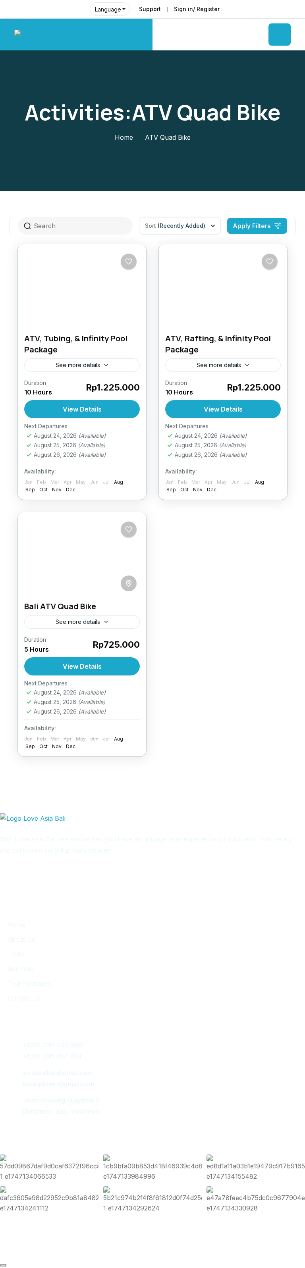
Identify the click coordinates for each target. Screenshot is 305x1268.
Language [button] (108, 9)
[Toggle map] (129, 583)
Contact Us (24, 998)
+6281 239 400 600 (52, 1045)
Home (124, 137)
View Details (82, 409)
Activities (20, 969)
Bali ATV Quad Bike (60, 606)
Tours (16, 954)
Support (150, 9)
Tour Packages (29, 983)
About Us (21, 939)
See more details (78, 365)
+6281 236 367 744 (52, 1056)
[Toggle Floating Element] (3, 1265)
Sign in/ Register (197, 9)
